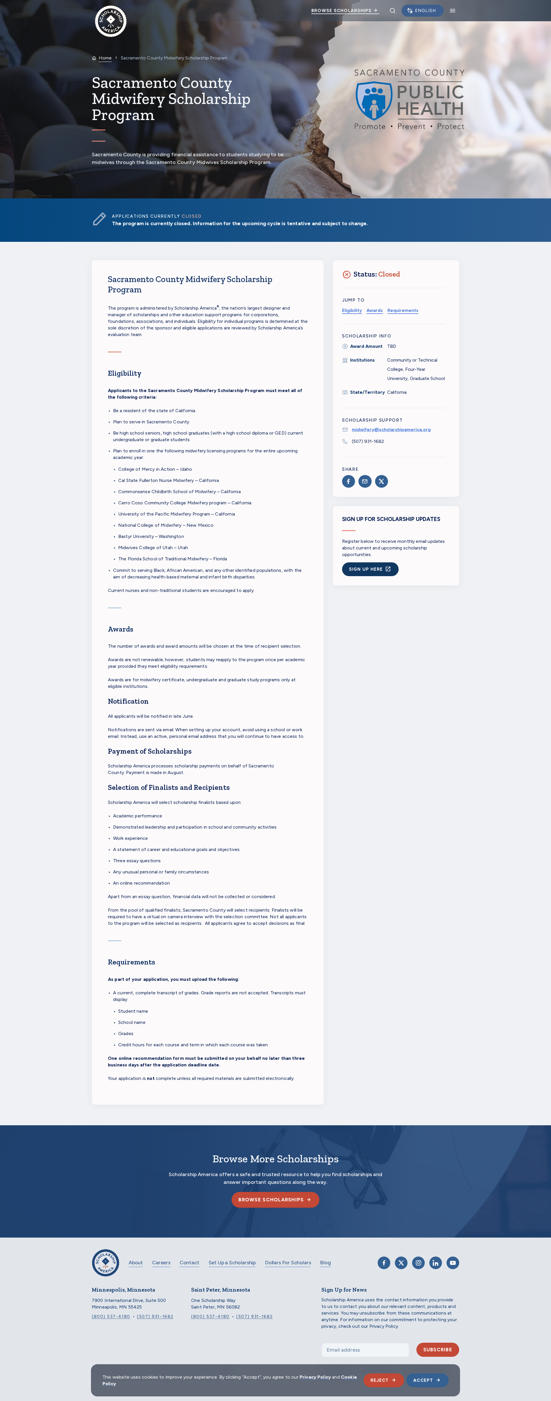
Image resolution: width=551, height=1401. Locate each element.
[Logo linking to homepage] (111, 10)
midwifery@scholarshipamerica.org (391, 429)
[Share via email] (364, 481)
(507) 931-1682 (368, 441)
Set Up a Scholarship (232, 1262)
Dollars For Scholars (288, 1262)
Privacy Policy (315, 1377)
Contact (189, 1262)
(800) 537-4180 (111, 1316)
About (136, 1262)
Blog (325, 1262)
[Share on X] (381, 481)
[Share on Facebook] (348, 481)
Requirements (402, 310)
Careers (161, 1262)
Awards (374, 310)
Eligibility (352, 310)
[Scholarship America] (105, 1267)
